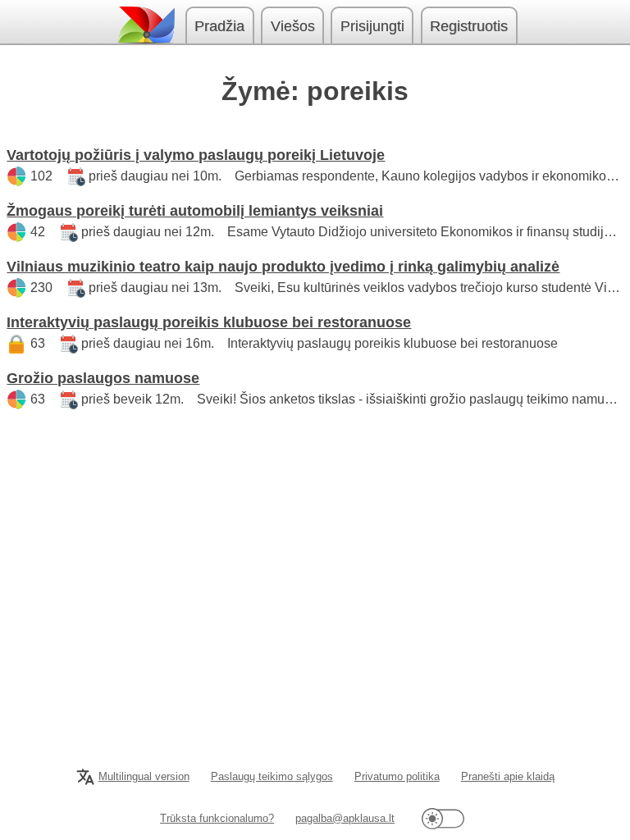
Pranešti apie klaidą (508, 776)
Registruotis (469, 26)
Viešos (293, 26)
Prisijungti (372, 26)
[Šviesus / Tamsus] (443, 818)
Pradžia (219, 26)
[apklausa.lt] (145, 25)
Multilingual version (143, 776)
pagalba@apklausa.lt (345, 818)
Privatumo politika (397, 776)
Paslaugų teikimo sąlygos (272, 776)
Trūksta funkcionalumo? (217, 818)
